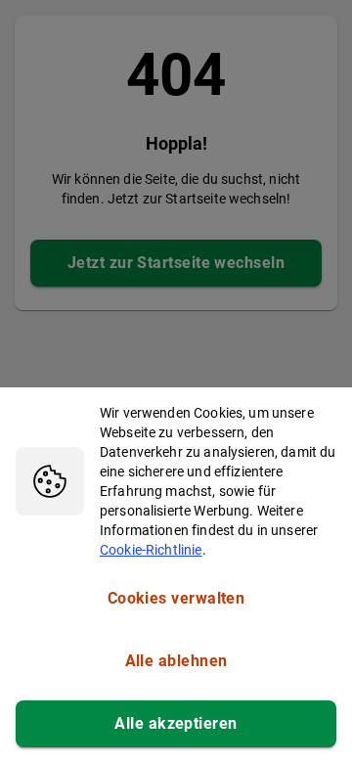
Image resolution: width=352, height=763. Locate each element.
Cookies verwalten (176, 598)
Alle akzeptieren (175, 723)
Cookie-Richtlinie (151, 550)
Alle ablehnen (176, 660)
